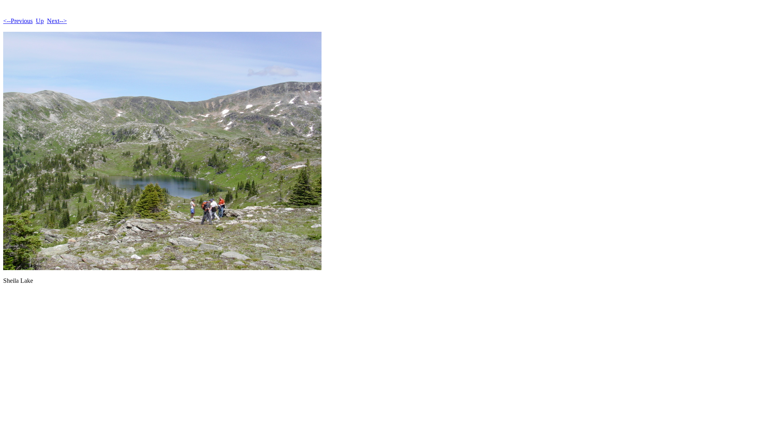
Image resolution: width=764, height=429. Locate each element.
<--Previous (18, 20)
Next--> (57, 20)
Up (40, 20)
